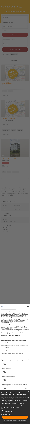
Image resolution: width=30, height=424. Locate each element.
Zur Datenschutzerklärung (16, 405)
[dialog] (15, 407)
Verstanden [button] (15, 417)
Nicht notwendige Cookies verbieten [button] (15, 421)
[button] (15, 414)
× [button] (28, 391)
